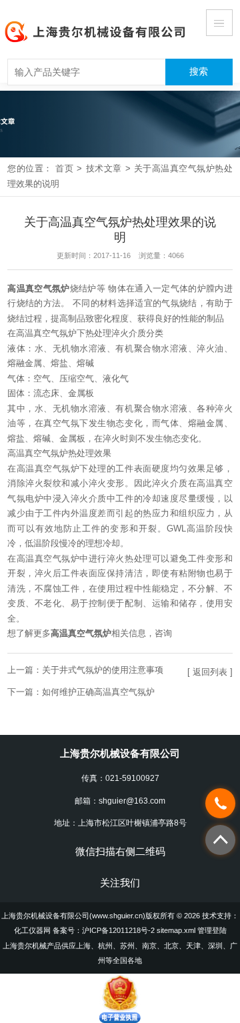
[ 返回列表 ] (210, 672)
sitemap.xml (176, 930)
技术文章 (103, 168)
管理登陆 (212, 930)
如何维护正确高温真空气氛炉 (98, 692)
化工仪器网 (32, 930)
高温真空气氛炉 (38, 288)
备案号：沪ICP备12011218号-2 (104, 930)
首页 (64, 168)
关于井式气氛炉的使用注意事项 (102, 670)
